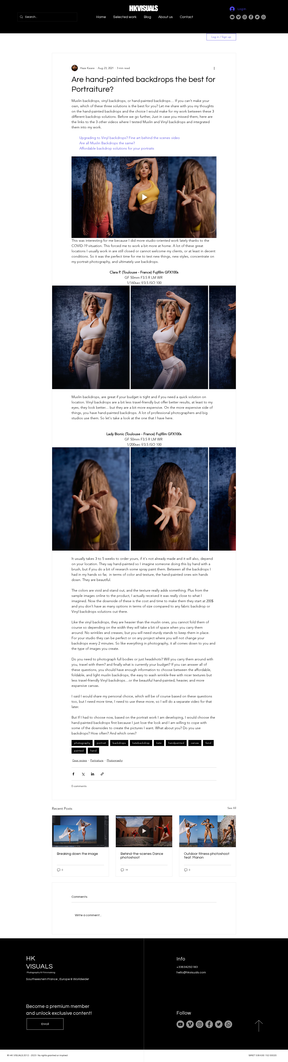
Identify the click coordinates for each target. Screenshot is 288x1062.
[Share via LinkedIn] (92, 774)
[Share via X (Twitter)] (83, 774)
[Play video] (144, 197)
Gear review (79, 760)
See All (231, 808)
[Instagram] (244, 17)
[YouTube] (232, 17)
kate (159, 743)
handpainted (176, 743)
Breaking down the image (77, 854)
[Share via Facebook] (73, 774)
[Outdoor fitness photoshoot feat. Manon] (207, 831)
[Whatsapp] (263, 17)
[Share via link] (102, 774)
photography (82, 743)
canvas (195, 743)
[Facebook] (251, 17)
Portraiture (96, 760)
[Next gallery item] (231, 337)
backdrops (119, 743)
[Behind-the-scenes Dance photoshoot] (144, 831)
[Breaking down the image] (80, 831)
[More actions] (214, 68)
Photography (115, 760)
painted (79, 750)
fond (208, 743)
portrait (101, 743)
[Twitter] (257, 17)
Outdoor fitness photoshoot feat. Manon (206, 855)
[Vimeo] (238, 17)
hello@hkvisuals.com (191, 972)
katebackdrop (141, 743)
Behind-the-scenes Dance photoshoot (141, 855)
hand (93, 750)
